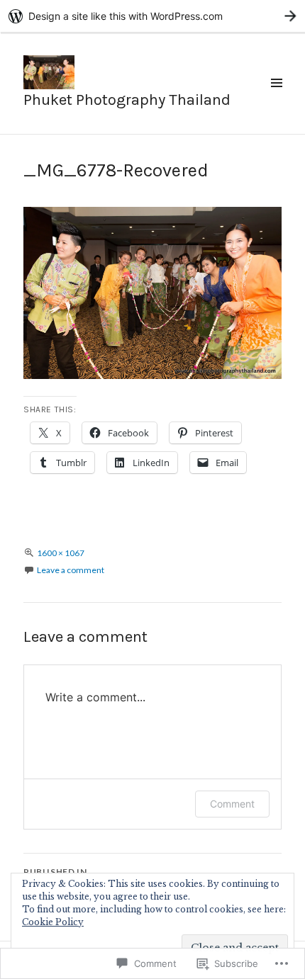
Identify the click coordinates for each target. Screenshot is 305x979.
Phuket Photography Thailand (127, 100)
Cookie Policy (53, 922)
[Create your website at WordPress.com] (152, 16)
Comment (232, 804)
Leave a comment (70, 570)
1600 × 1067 (60, 553)
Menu (276, 99)
